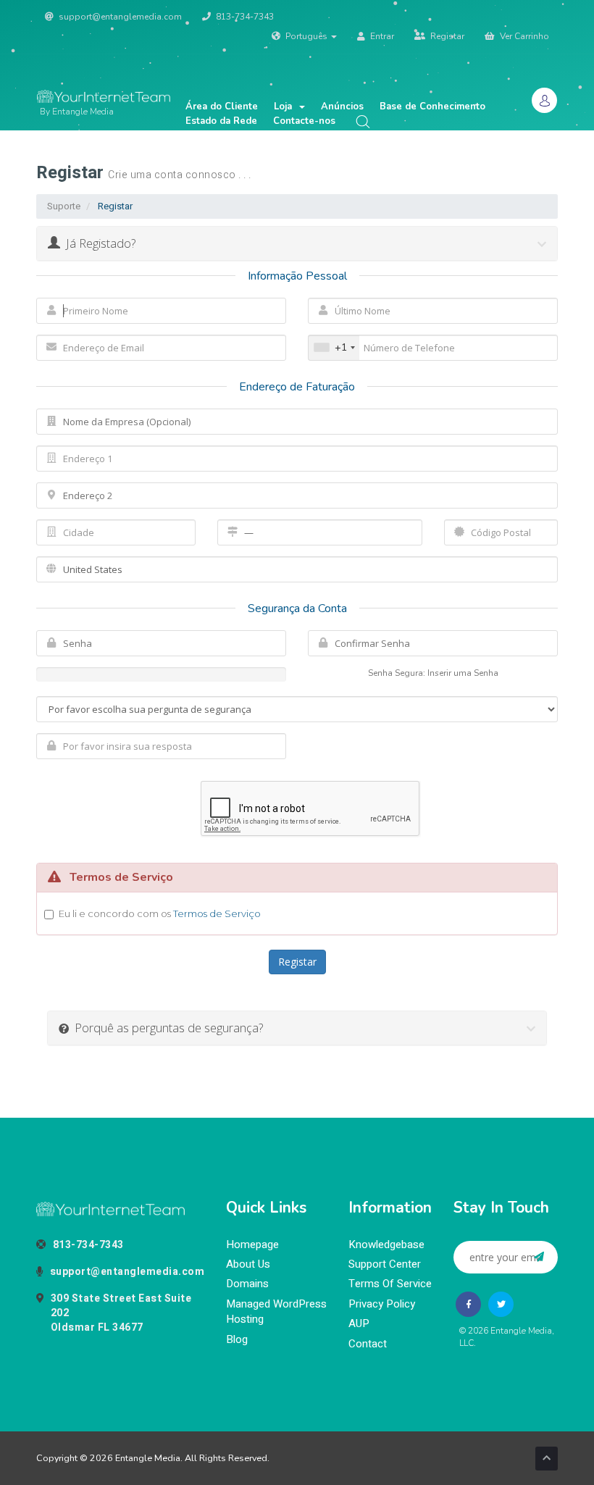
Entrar (381, 36)
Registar (446, 36)
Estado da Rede (221, 120)
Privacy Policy (381, 1304)
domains (247, 1284)
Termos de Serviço (217, 913)
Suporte (63, 206)
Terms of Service (390, 1284)
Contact (367, 1344)
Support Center (384, 1264)
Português (306, 36)
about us (248, 1264)
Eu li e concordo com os (160, 913)
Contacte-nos (304, 120)
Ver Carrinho (523, 36)
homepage (252, 1244)
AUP (358, 1323)
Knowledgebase (386, 1244)
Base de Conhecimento (432, 106)
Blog (237, 1339)
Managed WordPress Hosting (276, 1312)
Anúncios (342, 106)
